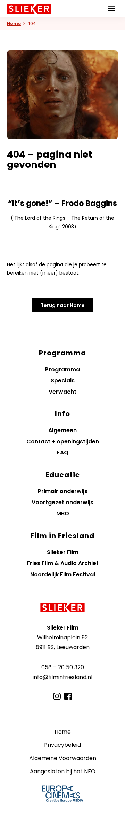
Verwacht (62, 392)
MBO (62, 513)
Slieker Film (62, 552)
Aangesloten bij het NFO (62, 771)
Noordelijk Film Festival (62, 574)
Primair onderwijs (63, 491)
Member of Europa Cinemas (62, 794)
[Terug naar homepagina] (29, 9)
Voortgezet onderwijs (62, 502)
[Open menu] (111, 8)
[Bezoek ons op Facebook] (68, 696)
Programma (62, 369)
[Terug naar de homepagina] (62, 607)
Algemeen (62, 430)
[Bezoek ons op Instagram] (57, 696)
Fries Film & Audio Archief (63, 563)
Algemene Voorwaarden (62, 758)
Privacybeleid (62, 745)
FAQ (62, 453)
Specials (63, 381)
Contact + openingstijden (62, 441)
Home (14, 23)
